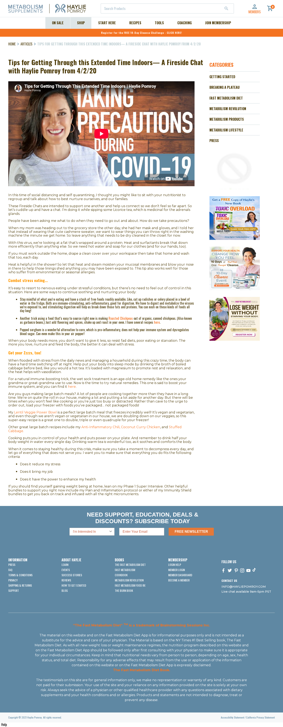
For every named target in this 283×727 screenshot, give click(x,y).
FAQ (10, 570)
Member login (176, 570)
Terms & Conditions (20, 575)
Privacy (13, 580)
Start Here (107, 22)
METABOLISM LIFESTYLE (226, 130)
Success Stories (72, 575)
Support (13, 590)
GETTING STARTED (222, 76)
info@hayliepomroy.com (243, 586)
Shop (81, 22)
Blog (65, 590)
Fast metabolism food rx (130, 585)
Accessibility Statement (232, 717)
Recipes (135, 22)
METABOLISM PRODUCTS (226, 119)
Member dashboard (180, 575)
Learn (65, 564)
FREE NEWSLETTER (191, 531)
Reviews (66, 580)
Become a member (179, 580)
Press (11, 564)
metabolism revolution (129, 580)
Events (66, 570)
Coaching (184, 22)
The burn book (124, 590)
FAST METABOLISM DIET (226, 98)
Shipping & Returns (20, 585)
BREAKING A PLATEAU (224, 87)
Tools (159, 22)
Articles (26, 44)
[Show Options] (111, 531)
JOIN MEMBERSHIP (218, 22)
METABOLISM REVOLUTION (227, 108)
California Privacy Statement (260, 717)
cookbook (121, 575)
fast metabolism (125, 570)
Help (4, 724)
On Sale (58, 22)
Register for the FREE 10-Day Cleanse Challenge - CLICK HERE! (141, 32)
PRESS (214, 140)
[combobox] (167, 8)
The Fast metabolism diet (130, 564)
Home (12, 44)
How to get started (74, 585)
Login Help (174, 564)
